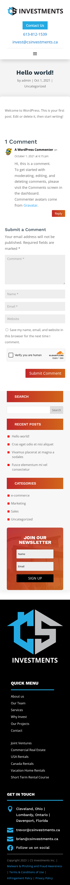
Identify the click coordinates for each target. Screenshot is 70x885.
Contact (16, 730)
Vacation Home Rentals (28, 770)
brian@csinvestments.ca (37, 839)
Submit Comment (45, 373)
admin (26, 80)
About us (17, 696)
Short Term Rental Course (30, 777)
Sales (15, 511)
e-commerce (20, 495)
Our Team (18, 703)
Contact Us (35, 25)
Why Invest (19, 717)
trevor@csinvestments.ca (38, 830)
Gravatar (31, 205)
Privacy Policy (44, 878)
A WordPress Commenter (34, 150)
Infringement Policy (19, 878)
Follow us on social (33, 847)
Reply (58, 213)
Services (17, 710)
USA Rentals (20, 757)
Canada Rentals (22, 764)
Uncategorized (35, 86)
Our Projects (20, 724)
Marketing (18, 503)
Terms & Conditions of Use (26, 872)
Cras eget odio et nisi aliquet (32, 444)
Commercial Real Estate (28, 750)
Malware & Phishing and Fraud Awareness (34, 866)
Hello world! (20, 436)
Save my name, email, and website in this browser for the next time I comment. (34, 336)
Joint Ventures (21, 743)
